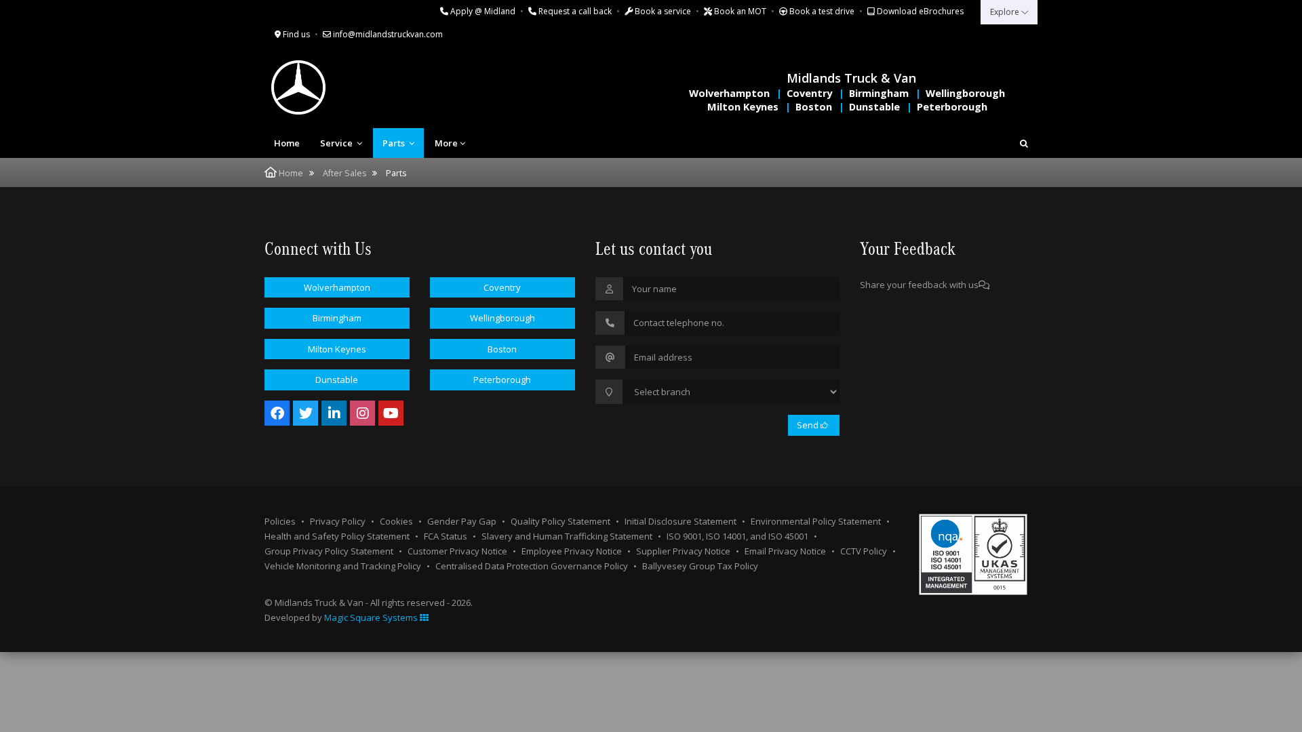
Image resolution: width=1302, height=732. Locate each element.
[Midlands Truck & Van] (352, 87)
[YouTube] (390, 413)
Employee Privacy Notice (571, 551)
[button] (1024, 143)
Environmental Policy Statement (816, 521)
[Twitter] (305, 413)
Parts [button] (394, 143)
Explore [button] (1005, 12)
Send (809, 425)
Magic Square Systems (372, 617)
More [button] (446, 143)
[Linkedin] (334, 413)
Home (287, 143)
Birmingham (879, 93)
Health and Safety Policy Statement (337, 536)
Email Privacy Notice (785, 551)
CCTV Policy (863, 551)
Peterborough (952, 106)
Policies (280, 521)
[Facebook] (277, 413)
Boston (813, 106)
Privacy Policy (338, 521)
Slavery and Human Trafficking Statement (566, 536)
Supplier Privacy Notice (683, 551)
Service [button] (337, 143)
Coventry (809, 93)
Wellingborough (965, 93)
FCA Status (445, 536)
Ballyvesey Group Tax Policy (700, 566)
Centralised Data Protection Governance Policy (531, 566)
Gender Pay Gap (461, 521)
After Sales (344, 173)
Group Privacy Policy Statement (328, 551)
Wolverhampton (729, 93)
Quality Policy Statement (560, 521)
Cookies (396, 521)
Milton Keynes (742, 106)
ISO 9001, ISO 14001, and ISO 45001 (737, 536)
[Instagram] (362, 413)
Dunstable (874, 106)
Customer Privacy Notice (457, 551)
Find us (295, 34)
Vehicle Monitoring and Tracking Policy (342, 566)
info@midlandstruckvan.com (387, 34)
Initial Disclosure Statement (680, 521)
